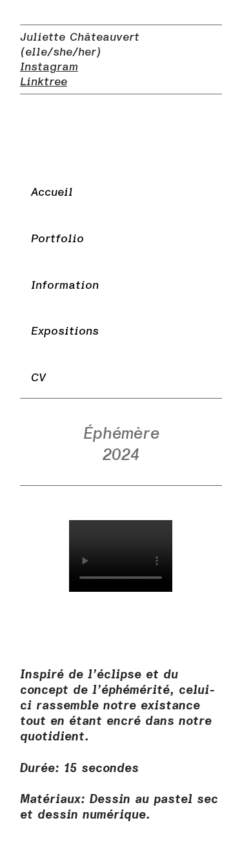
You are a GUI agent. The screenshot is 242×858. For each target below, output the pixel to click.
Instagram (49, 67)
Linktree (43, 82)
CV (38, 378)
